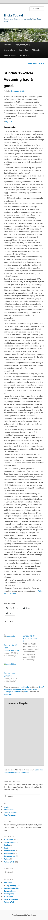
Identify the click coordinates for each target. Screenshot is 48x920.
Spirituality (25, 687)
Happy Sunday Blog (22, 45)
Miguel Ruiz (9, 121)
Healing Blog (23, 50)
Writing (7, 859)
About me (7, 45)
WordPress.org (10, 815)
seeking (7, 692)
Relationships (9, 850)
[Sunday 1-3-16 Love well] (12, 667)
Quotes (6, 848)
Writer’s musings (10, 55)
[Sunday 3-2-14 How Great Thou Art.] (32, 647)
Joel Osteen (32, 689)
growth (24, 689)
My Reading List (13, 885)
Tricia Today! (13, 15)
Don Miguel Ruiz (15, 689)
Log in (6, 807)
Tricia (26, 692)
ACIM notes (36, 50)
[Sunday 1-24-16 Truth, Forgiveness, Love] (12, 639)
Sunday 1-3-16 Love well (10, 674)
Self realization (16, 692)
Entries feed (8, 809)
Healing (7, 845)
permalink (7, 694)
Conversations (9, 50)
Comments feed (10, 812)
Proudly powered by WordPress (24, 915)
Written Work (24, 55)
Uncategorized (9, 856)
